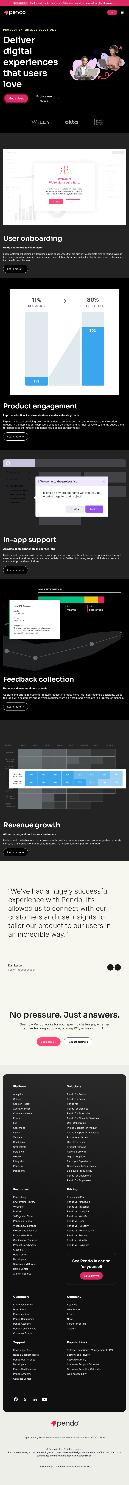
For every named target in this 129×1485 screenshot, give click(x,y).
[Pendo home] (15, 12)
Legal (26, 1437)
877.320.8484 (98, 1437)
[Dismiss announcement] (125, 3)
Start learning (105, 3)
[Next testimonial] (118, 967)
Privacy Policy (38, 1437)
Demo (112, 12)
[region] (64, 929)
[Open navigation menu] (122, 13)
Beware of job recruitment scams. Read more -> (64, 1466)
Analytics (18, 1094)
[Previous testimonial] (110, 967)
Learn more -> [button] (15, 268)
